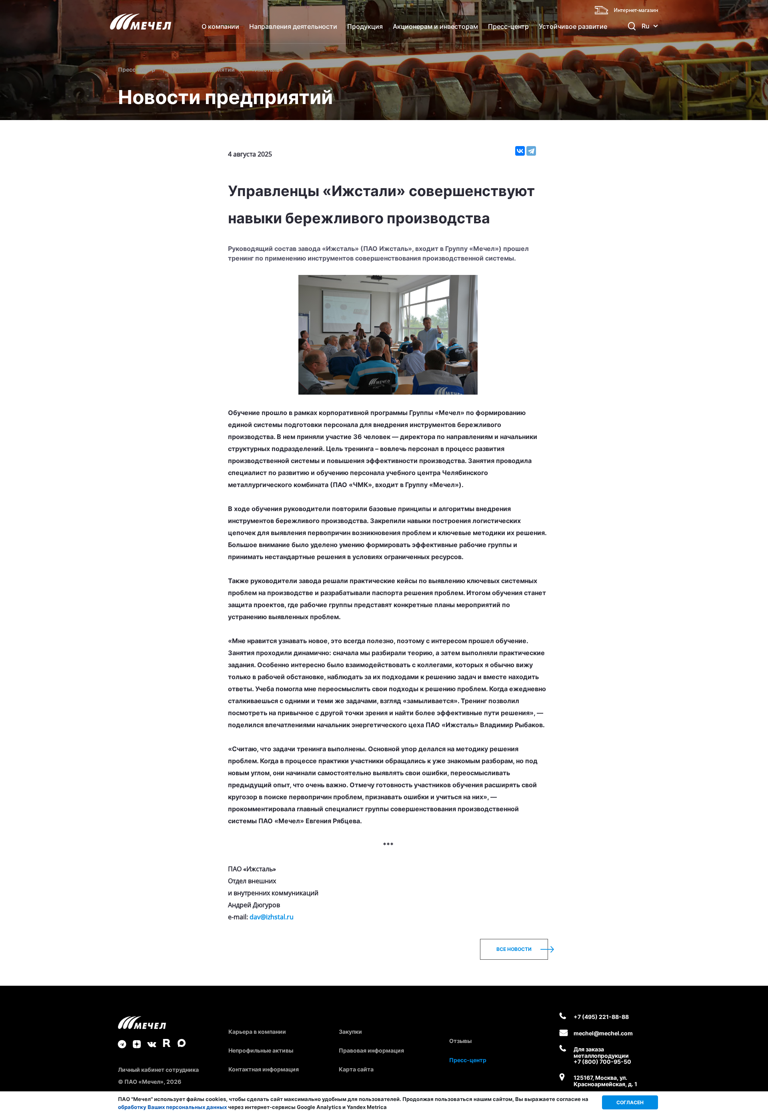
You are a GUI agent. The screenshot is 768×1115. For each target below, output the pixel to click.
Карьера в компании (257, 1031)
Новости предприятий (203, 69)
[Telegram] (531, 151)
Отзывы (460, 1040)
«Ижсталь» (267, 69)
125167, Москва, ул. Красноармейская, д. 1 (605, 1081)
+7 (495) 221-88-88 (601, 1017)
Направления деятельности (293, 26)
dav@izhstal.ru (272, 916)
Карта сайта (356, 1069)
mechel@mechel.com (603, 1033)
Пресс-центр (508, 26)
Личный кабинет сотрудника (158, 1069)
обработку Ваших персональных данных (172, 1107)
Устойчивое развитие (573, 26)
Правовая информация (371, 1050)
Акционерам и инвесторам (435, 26)
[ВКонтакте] (520, 151)
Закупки (350, 1031)
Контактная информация (263, 1069)
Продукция (365, 26)
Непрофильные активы (260, 1050)
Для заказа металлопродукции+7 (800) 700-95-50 (602, 1055)
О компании (220, 26)
